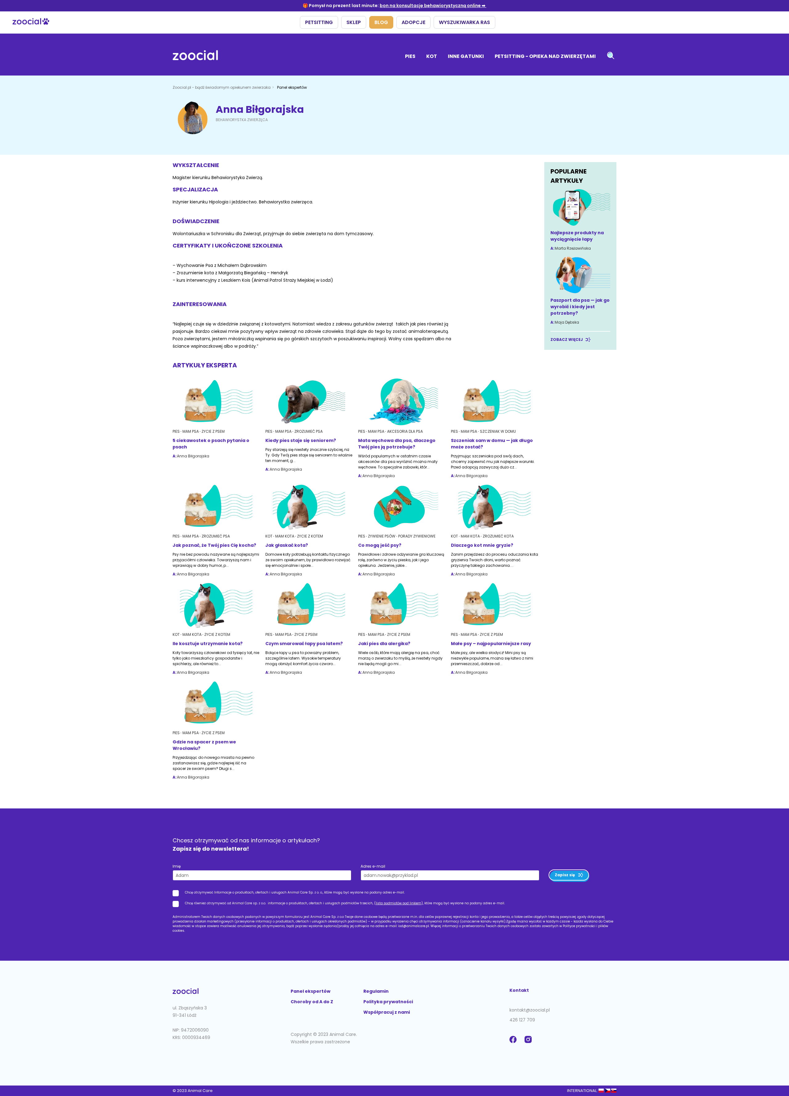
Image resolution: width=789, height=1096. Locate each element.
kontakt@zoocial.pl (529, 1010)
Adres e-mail (373, 866)
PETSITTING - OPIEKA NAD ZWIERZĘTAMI (545, 56)
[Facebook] (514, 1043)
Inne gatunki (466, 56)
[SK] (613, 1091)
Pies (410, 56)
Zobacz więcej (566, 339)
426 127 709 (522, 1020)
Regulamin (376, 991)
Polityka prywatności (388, 1002)
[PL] (601, 1091)
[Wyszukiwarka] (610, 56)
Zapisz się (565, 874)
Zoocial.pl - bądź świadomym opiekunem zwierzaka (222, 87)
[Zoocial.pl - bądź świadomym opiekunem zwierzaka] (195, 56)
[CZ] (607, 1091)
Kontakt (519, 990)
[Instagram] (529, 1043)
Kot (431, 56)
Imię (177, 866)
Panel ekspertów (310, 991)
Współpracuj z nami (386, 1012)
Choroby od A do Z (312, 1002)
